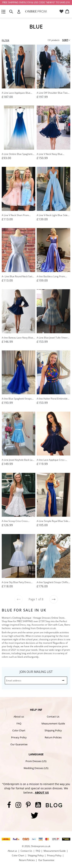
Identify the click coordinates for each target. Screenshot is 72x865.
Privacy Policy (19, 737)
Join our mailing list (36, 671)
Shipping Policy (53, 730)
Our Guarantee (18, 744)
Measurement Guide (53, 723)
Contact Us (53, 716)
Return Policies (53, 737)
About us (19, 716)
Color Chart (18, 730)
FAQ (19, 723)
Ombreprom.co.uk (40, 846)
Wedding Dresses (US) (36, 768)
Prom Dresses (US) (36, 761)
